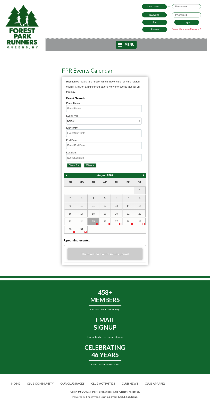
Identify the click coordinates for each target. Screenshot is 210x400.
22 (139, 213)
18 (93, 213)
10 (81, 206)
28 (128, 221)
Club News (130, 383)
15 (139, 206)
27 (116, 221)
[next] (143, 175)
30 (70, 229)
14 (128, 206)
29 (139, 221)
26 (105, 221)
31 (81, 229)
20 (116, 213)
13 (116, 206)
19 (105, 213)
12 (105, 206)
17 (81, 213)
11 (93, 206)
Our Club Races (72, 383)
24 (81, 221)
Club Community (40, 383)
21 (128, 213)
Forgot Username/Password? (186, 29)
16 (70, 213)
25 (93, 221)
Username (153, 6)
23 (70, 221)
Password (153, 14)
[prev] (66, 175)
